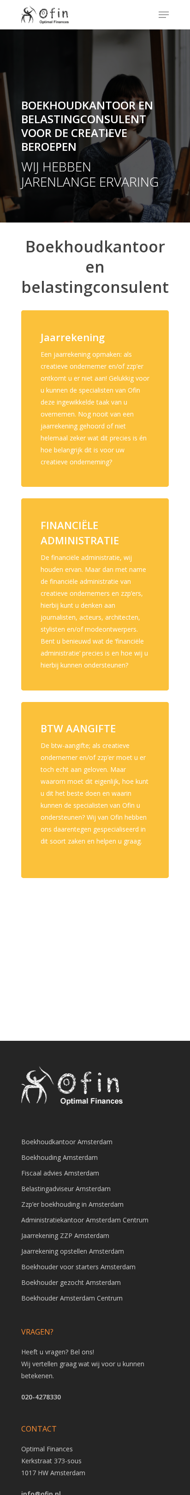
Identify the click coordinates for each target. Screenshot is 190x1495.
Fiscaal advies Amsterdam (60, 1173)
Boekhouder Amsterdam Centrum (72, 1298)
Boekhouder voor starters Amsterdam (78, 1266)
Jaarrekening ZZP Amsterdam (65, 1235)
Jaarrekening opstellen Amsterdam (72, 1251)
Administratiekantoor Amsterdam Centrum (84, 1219)
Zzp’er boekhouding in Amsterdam (72, 1204)
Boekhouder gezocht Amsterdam (71, 1282)
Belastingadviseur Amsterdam (66, 1188)
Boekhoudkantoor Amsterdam (67, 1141)
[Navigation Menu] (164, 14)
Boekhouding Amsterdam (59, 1157)
